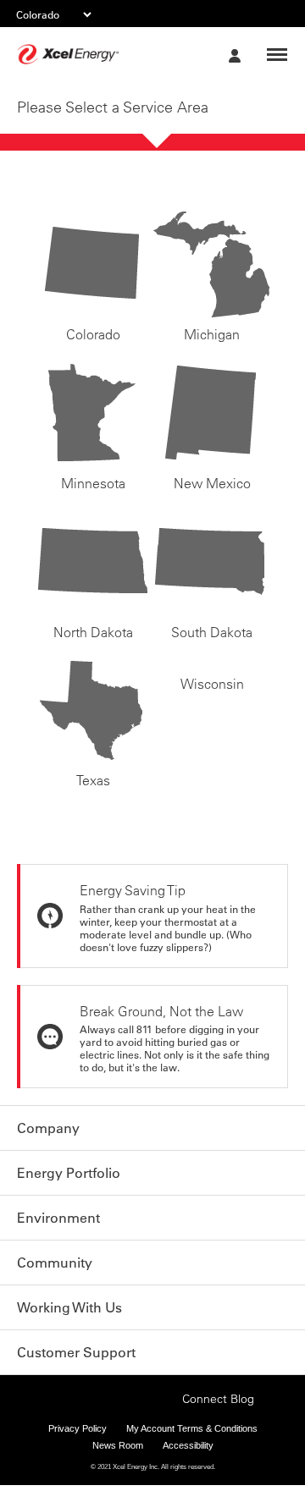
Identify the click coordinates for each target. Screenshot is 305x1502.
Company (48, 1128)
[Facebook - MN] (59, 1414)
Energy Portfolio (68, 1172)
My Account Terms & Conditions (192, 1445)
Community (54, 1262)
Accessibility (188, 1462)
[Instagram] (111, 1397)
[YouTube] (164, 1414)
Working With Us (69, 1307)
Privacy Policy (77, 1445)
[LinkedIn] (138, 1414)
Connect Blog (218, 1415)
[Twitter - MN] (85, 1414)
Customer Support (76, 1352)
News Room (117, 1462)
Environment (58, 1217)
